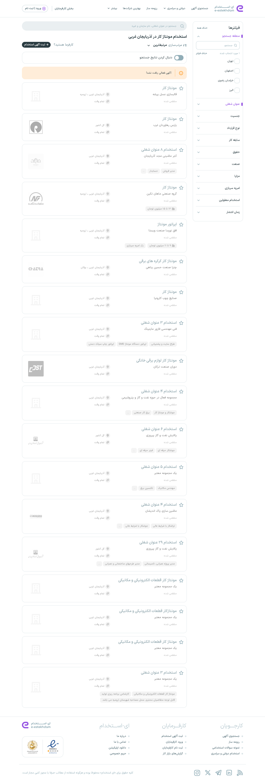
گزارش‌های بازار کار (173, 754)
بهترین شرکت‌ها (132, 8)
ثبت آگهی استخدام (35, 45)
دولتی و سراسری (176, 8)
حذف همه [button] (202, 28)
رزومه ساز (151, 8)
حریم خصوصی (118, 754)
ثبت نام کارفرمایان (172, 748)
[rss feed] (239, 772)
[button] (218, 61)
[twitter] (207, 772)
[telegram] (218, 772)
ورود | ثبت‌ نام (33, 8)
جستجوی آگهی (199, 8)
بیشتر (114, 8)
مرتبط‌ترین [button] (159, 45)
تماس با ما (120, 742)
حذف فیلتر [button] (201, 53)
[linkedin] (229, 772)
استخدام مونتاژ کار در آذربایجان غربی (157, 37)
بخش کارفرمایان (64, 9)
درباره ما (121, 736)
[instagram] (197, 772)
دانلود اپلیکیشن (117, 748)
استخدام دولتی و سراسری (225, 754)
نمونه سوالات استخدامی (226, 748)
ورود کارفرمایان (174, 742)
